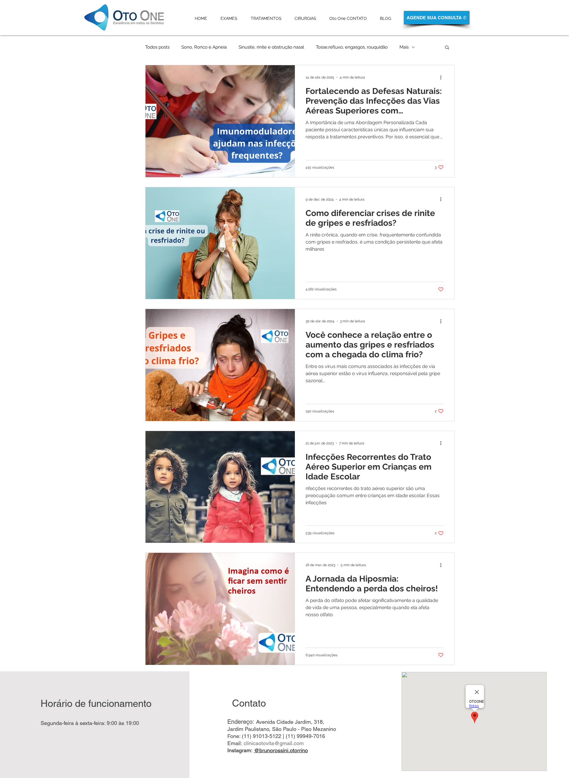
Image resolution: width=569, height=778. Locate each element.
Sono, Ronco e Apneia (204, 47)
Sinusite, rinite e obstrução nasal (271, 47)
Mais (404, 47)
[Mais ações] (442, 77)
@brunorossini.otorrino (281, 750)
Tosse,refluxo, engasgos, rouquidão (352, 47)
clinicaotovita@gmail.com (274, 743)
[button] (447, 48)
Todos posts (157, 47)
